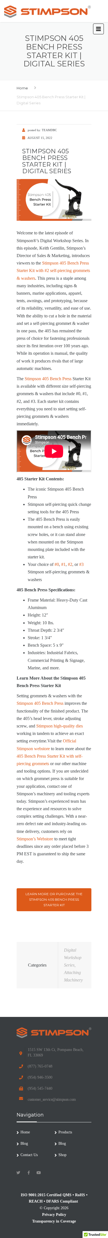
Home (22, 88)
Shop (62, 1155)
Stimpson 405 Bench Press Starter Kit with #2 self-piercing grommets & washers (53, 270)
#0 (57, 564)
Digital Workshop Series (72, 957)
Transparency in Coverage (54, 1221)
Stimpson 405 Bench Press (48, 378)
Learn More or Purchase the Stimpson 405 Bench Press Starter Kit (54, 899)
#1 (63, 564)
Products (65, 1132)
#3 (81, 564)
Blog (24, 1143)
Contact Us (29, 1155)
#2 (70, 564)
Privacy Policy (54, 1215)
